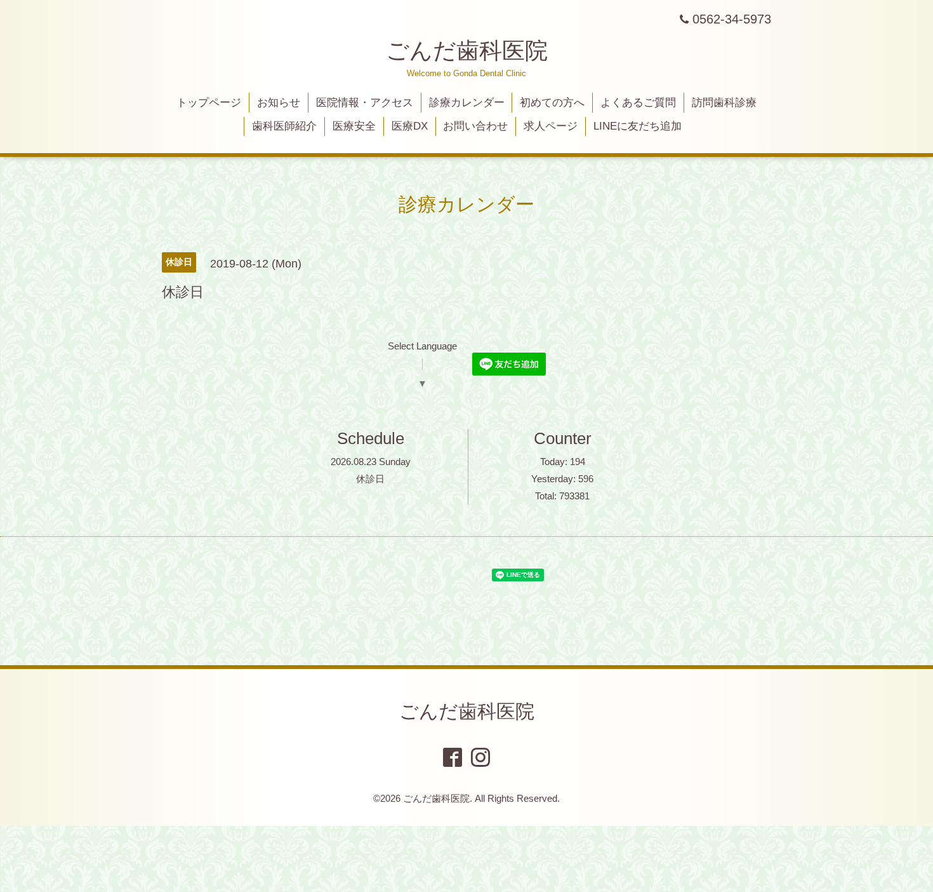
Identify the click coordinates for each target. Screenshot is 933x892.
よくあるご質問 (638, 103)
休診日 (370, 478)
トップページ (208, 103)
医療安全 (354, 126)
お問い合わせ (475, 126)
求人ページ (551, 126)
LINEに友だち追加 (637, 126)
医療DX (410, 126)
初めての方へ (552, 103)
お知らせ (278, 103)
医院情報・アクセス (364, 103)
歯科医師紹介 (284, 126)
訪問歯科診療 (724, 103)
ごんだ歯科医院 (467, 50)
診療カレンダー (467, 103)
